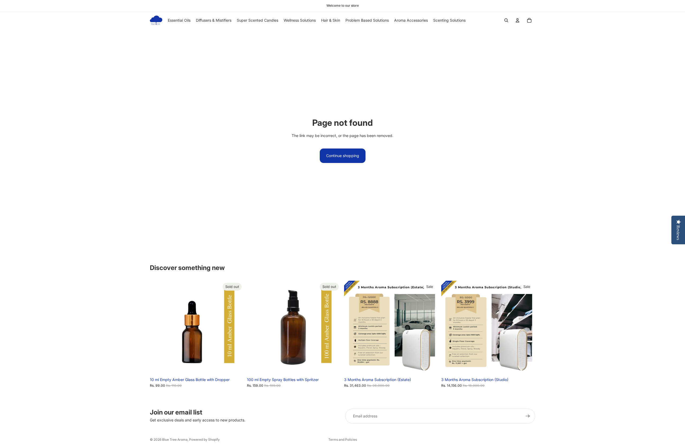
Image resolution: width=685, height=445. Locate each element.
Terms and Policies (342, 440)
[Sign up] (528, 416)
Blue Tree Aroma (175, 440)
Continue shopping (342, 155)
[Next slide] (236, 327)
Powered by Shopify (204, 440)
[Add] (430, 366)
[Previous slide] (158, 327)
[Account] (517, 20)
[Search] (506, 20)
